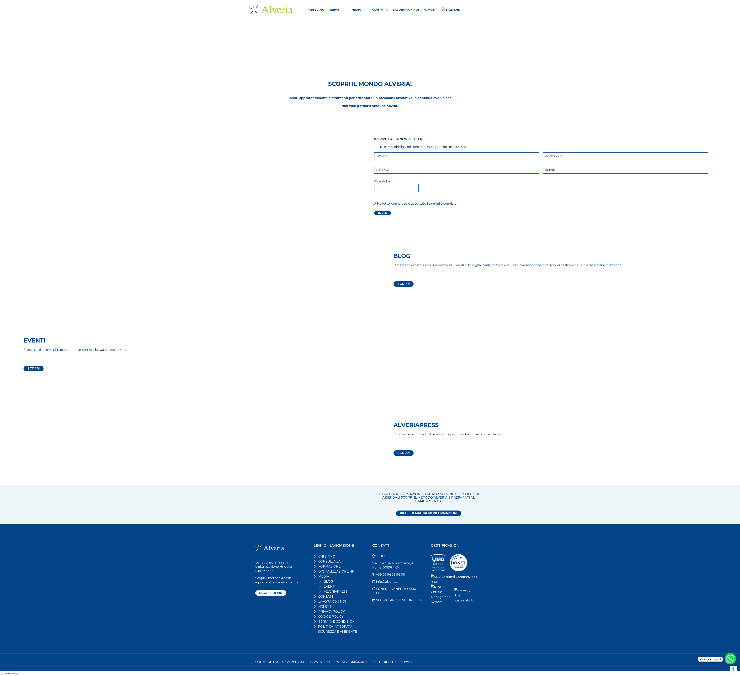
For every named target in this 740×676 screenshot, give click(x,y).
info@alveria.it (387, 582)
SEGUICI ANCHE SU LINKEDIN (399, 600)
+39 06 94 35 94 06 (390, 574)
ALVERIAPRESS (336, 591)
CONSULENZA (329, 561)
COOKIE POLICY (330, 616)
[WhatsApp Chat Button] (730, 658)
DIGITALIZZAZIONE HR (336, 571)
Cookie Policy (11, 673)
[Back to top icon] (478, 662)
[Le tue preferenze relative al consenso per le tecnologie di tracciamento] (733, 669)
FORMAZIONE (329, 566)
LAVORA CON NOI (332, 601)
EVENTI (330, 586)
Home (261, 40)
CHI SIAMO (326, 556)
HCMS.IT (324, 606)
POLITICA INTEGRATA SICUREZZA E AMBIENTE (337, 629)
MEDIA (323, 576)
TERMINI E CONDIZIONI (337, 621)
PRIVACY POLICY (331, 611)
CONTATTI (326, 596)
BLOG (328, 581)
